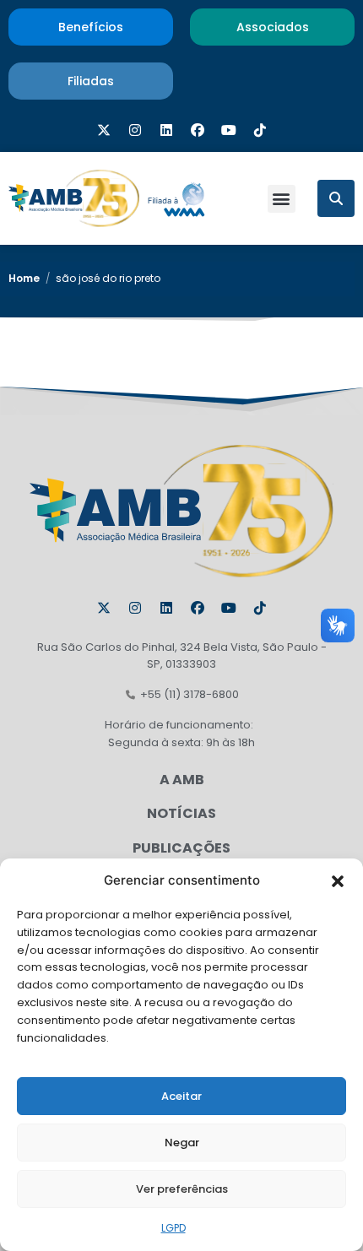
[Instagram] (135, 130)
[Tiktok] (260, 130)
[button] (337, 880)
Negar (182, 1143)
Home (24, 278)
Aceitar (181, 1096)
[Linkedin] (166, 130)
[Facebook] (197, 130)
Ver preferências (182, 1189)
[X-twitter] (103, 130)
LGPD (173, 1228)
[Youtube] (228, 130)
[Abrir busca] (336, 198)
